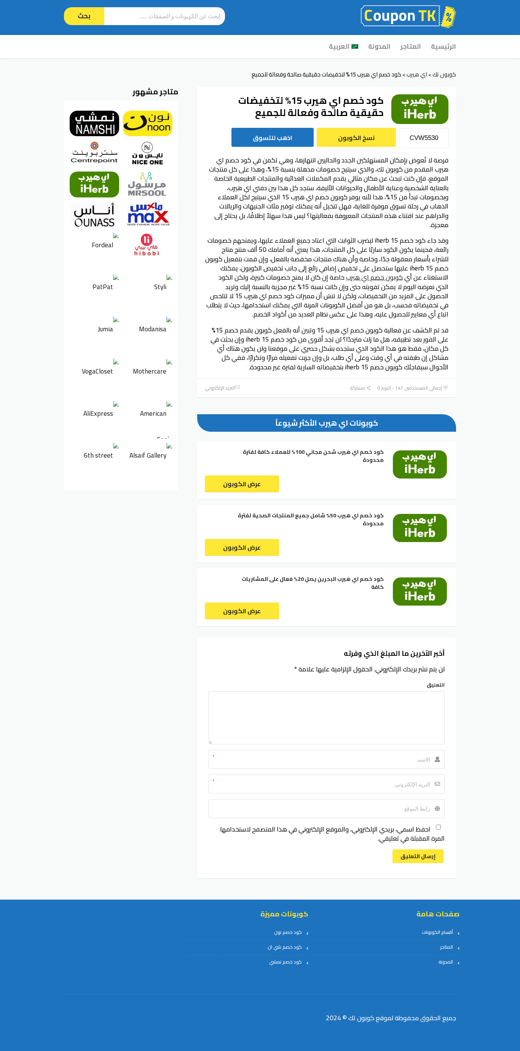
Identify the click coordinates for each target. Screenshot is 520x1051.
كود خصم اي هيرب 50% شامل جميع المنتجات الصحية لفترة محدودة (311, 519)
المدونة (379, 46)
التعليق (436, 684)
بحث (84, 16)
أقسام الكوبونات (437, 932)
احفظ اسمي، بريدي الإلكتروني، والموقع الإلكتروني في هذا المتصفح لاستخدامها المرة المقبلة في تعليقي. (332, 833)
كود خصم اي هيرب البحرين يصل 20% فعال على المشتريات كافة (313, 583)
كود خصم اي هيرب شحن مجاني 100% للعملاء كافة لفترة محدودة (313, 456)
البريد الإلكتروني (220, 387)
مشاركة (358, 387)
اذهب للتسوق (272, 137)
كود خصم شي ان (285, 947)
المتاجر (410, 46)
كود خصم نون (288, 932)
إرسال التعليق (417, 856)
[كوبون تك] (408, 16)
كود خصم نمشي (285, 961)
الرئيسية (443, 46)
